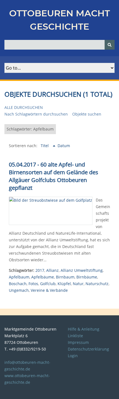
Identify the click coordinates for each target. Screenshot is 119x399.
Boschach (18, 283)
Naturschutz (97, 283)
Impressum (78, 342)
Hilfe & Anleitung (83, 329)
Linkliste (75, 335)
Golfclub (48, 283)
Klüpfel (64, 283)
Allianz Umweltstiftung (82, 270)
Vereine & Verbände (49, 290)
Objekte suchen (86, 114)
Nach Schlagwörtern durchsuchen (36, 114)
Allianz (52, 270)
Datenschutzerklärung (88, 349)
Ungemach (19, 290)
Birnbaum (65, 277)
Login (73, 355)
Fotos (33, 283)
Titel (45, 145)
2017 (39, 270)
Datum (64, 145)
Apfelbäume (42, 277)
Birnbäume (86, 277)
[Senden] (110, 45)
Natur (78, 283)
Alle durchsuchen (23, 107)
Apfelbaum (19, 277)
